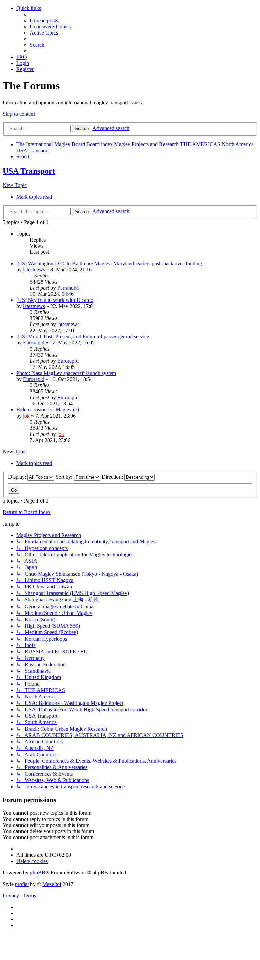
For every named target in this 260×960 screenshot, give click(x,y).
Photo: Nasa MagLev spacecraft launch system (66, 373)
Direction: (113, 477)
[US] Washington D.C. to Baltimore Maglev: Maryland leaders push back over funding (109, 263)
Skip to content (19, 114)
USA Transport (29, 170)
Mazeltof (51, 884)
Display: (17, 477)
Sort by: (65, 477)
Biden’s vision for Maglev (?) (47, 409)
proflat (22, 884)
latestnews (34, 269)
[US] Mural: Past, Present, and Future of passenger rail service (82, 336)
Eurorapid (33, 342)
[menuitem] (44, 20)
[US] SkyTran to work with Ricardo (54, 300)
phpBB (37, 872)
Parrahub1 (68, 288)
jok (26, 416)
